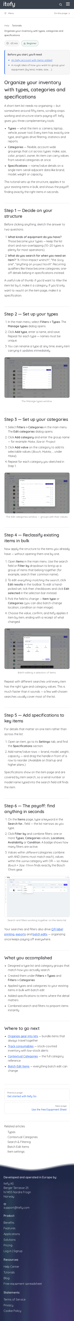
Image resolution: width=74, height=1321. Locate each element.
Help (6, 25)
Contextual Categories (23, 1056)
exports (21, 934)
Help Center (11, 1266)
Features (9, 1228)
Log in (7, 1251)
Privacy (8, 1305)
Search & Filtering (19, 1142)
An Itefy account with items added (31, 60)
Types (11, 1132)
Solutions (10, 1239)
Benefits (9, 1222)
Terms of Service (15, 1299)
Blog (7, 1278)
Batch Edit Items (18, 1066)
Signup (17, 1251)
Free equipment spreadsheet (23, 1283)
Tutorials (9, 1272)
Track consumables (21, 1046)
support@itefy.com (16, 1207)
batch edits (40, 934)
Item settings (16, 1151)
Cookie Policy (12, 1311)
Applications (12, 1234)
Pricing (8, 1245)
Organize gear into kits (23, 1036)
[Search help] (60, 4)
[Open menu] (67, 3)
